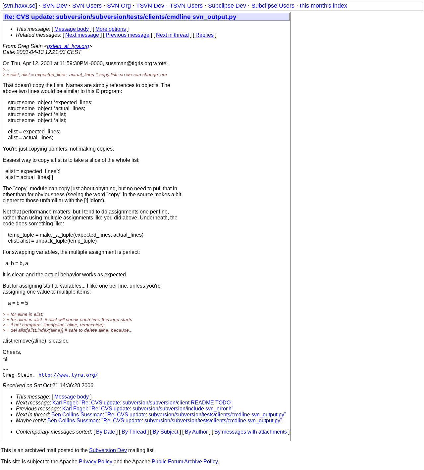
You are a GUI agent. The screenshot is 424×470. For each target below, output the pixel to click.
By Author (196, 432)
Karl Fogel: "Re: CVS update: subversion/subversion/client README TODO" (142, 402)
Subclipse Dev (227, 5)
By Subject (165, 432)
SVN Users (87, 5)
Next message (82, 35)
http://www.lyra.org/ (68, 375)
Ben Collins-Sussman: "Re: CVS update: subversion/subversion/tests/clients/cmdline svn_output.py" (168, 414)
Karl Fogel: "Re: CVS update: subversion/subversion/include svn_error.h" (148, 408)
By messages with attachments (250, 432)
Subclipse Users (272, 5)
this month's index (323, 5)
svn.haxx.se (19, 5)
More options (110, 29)
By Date (105, 432)
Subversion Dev (108, 450)
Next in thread (172, 35)
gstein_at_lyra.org (68, 46)
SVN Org (119, 5)
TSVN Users (186, 5)
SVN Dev (54, 5)
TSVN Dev (150, 5)
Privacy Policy (95, 461)
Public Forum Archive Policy (185, 461)
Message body (71, 29)
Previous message (127, 35)
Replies (204, 35)
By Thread (134, 432)
